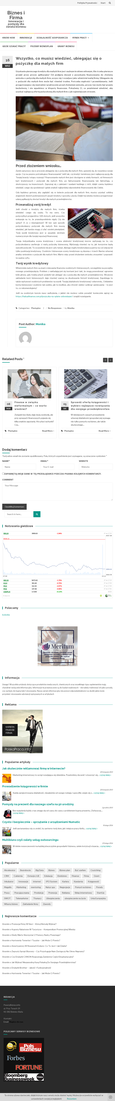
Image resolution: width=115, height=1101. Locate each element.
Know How (8, 37)
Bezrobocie (25, 870)
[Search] (36, 514)
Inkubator (8, 881)
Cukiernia (18, 876)
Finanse (75, 876)
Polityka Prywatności (87, 3)
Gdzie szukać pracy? (14, 46)
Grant (96, 876)
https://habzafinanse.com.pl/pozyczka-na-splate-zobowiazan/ (44, 296)
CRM (6, 876)
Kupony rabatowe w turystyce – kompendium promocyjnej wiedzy (43, 929)
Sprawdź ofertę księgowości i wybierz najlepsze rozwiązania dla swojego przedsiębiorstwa (90, 405)
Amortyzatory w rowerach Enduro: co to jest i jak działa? (39, 946)
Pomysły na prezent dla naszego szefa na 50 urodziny (38, 804)
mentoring (36, 887)
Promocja (52, 892)
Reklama (66, 892)
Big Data (40, 870)
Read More (47, 431)
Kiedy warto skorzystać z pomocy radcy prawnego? (36, 935)
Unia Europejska (98, 898)
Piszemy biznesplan (41, 46)
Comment (7, 479)
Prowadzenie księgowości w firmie (25, 786)
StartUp (100, 892)
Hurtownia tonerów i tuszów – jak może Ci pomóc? (36, 940)
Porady (99, 887)
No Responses (55, 308)
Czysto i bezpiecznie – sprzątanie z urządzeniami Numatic (41, 822)
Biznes (52, 870)
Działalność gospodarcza (52, 37)
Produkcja (38, 892)
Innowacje (26, 37)
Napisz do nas (16, 1021)
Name (6, 461)
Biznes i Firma (16, 15)
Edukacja (48, 876)
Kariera (65, 881)
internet (37, 881)
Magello (8, 887)
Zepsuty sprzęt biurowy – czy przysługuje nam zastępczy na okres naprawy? (48, 951)
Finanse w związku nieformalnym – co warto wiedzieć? (31, 405)
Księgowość (93, 881)
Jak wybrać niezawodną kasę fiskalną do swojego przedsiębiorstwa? (44, 962)
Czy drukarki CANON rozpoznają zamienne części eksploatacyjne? (43, 956)
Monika (70, 308)
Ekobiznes (62, 876)
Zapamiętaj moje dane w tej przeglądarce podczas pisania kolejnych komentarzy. (52, 473)
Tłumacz (37, 898)
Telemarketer (22, 898)
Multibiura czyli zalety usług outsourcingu (30, 839)
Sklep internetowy (83, 892)
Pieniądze (36, 308)
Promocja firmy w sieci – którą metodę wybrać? (34, 924)
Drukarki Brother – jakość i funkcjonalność (31, 967)
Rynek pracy (79, 37)
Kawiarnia (78, 881)
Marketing (21, 887)
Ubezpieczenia (53, 898)
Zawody (47, 904)
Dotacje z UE (33, 876)
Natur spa (50, 887)
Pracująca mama (21, 892)
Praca (6, 892)
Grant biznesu (66, 46)
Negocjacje (65, 887)
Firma (86, 876)
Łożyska (6, 614)
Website (83, 461)
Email (44, 461)
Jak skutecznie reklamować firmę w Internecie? (33, 768)
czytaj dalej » (105, 775)
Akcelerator (9, 870)
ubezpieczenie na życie (75, 898)
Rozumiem (72, 1098)
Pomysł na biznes (83, 887)
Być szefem (80, 870)
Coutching (95, 870)
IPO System (51, 881)
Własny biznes (11, 904)
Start (103, 3)
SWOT (7, 898)
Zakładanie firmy (30, 904)
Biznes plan (65, 870)
